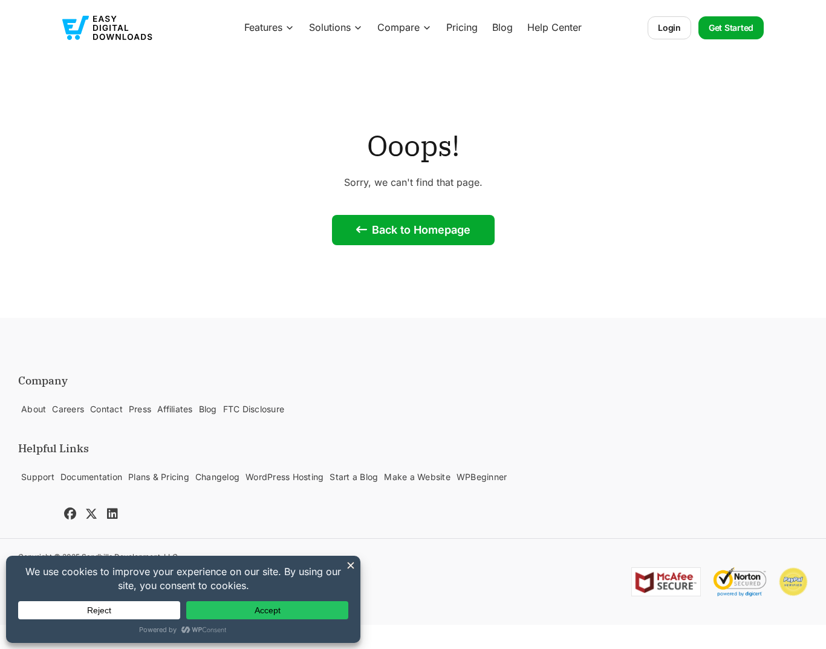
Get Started (731, 27)
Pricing (462, 27)
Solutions (330, 27)
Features (263, 27)
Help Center (554, 27)
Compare (398, 27)
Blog (502, 27)
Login (669, 27)
